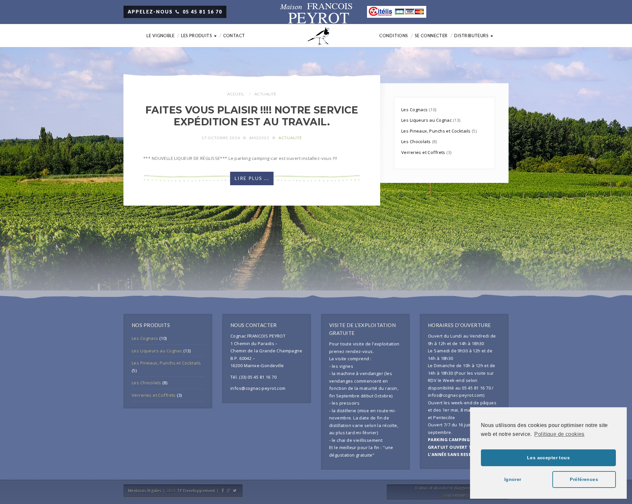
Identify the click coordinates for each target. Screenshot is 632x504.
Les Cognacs (415, 110)
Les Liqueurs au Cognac (427, 120)
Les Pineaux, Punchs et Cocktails (436, 131)
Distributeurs (472, 35)
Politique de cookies (559, 434)
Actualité (290, 137)
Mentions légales (145, 490)
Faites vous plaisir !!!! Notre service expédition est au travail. (251, 116)
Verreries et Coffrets (423, 152)
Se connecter (431, 35)
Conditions (393, 35)
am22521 (259, 137)
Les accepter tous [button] (548, 457)
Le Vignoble (160, 35)
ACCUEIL (235, 93)
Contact (234, 35)
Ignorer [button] (512, 479)
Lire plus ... (252, 178)
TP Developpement (196, 490)
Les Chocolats (416, 141)
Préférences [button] (584, 479)
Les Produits (197, 35)
